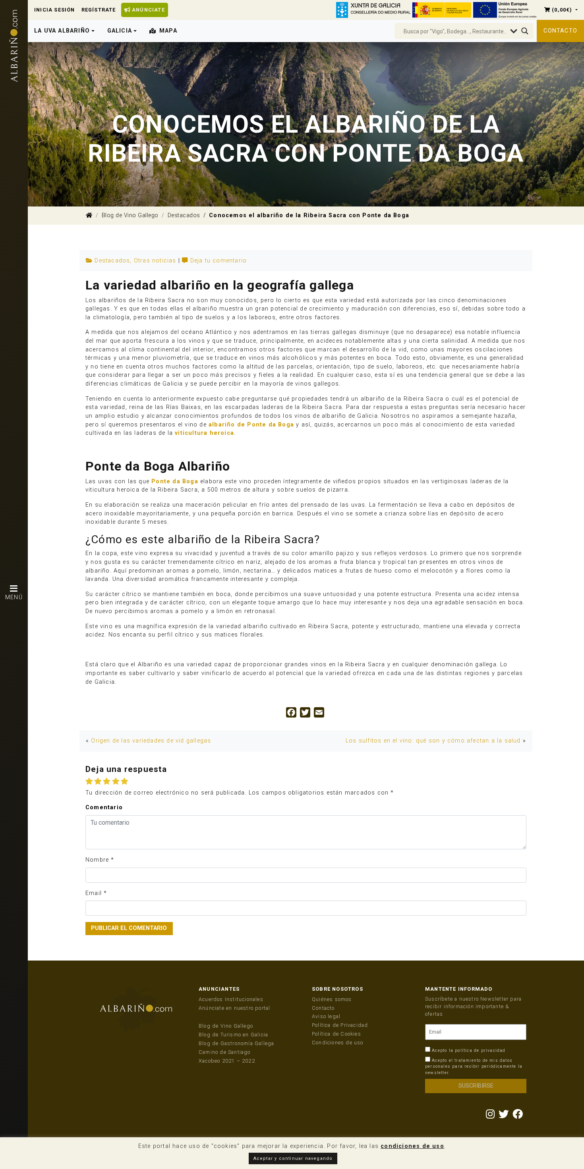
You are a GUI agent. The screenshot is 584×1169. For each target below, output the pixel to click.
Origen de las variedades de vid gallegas (151, 740)
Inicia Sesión (54, 10)
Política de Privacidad (340, 1025)
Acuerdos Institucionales (231, 999)
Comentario (104, 807)
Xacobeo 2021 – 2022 (227, 1061)
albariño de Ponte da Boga (251, 424)
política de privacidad (480, 1050)
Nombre (97, 859)
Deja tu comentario (218, 260)
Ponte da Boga (174, 481)
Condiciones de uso (338, 1043)
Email (93, 893)
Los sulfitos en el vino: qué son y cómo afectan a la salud (433, 740)
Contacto (560, 30)
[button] (561, 10)
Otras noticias (155, 260)
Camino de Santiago (225, 1052)
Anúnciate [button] (147, 10)
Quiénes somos (332, 999)
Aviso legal (326, 1016)
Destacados (184, 215)
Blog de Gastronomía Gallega (236, 1043)
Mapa (168, 30)
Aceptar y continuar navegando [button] (293, 1158)
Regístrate (98, 10)
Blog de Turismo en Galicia (233, 1035)
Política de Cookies (336, 1034)
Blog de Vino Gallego (130, 215)
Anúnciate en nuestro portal (234, 1008)
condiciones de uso (412, 1146)
